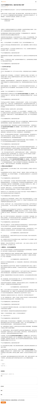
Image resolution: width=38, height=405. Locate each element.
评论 (2, 375)
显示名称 (2, 386)
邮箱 (2, 390)
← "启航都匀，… (3, 363)
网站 (1, 394)
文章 (7, 6)
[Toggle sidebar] (36, 2)
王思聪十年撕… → (3, 365)
